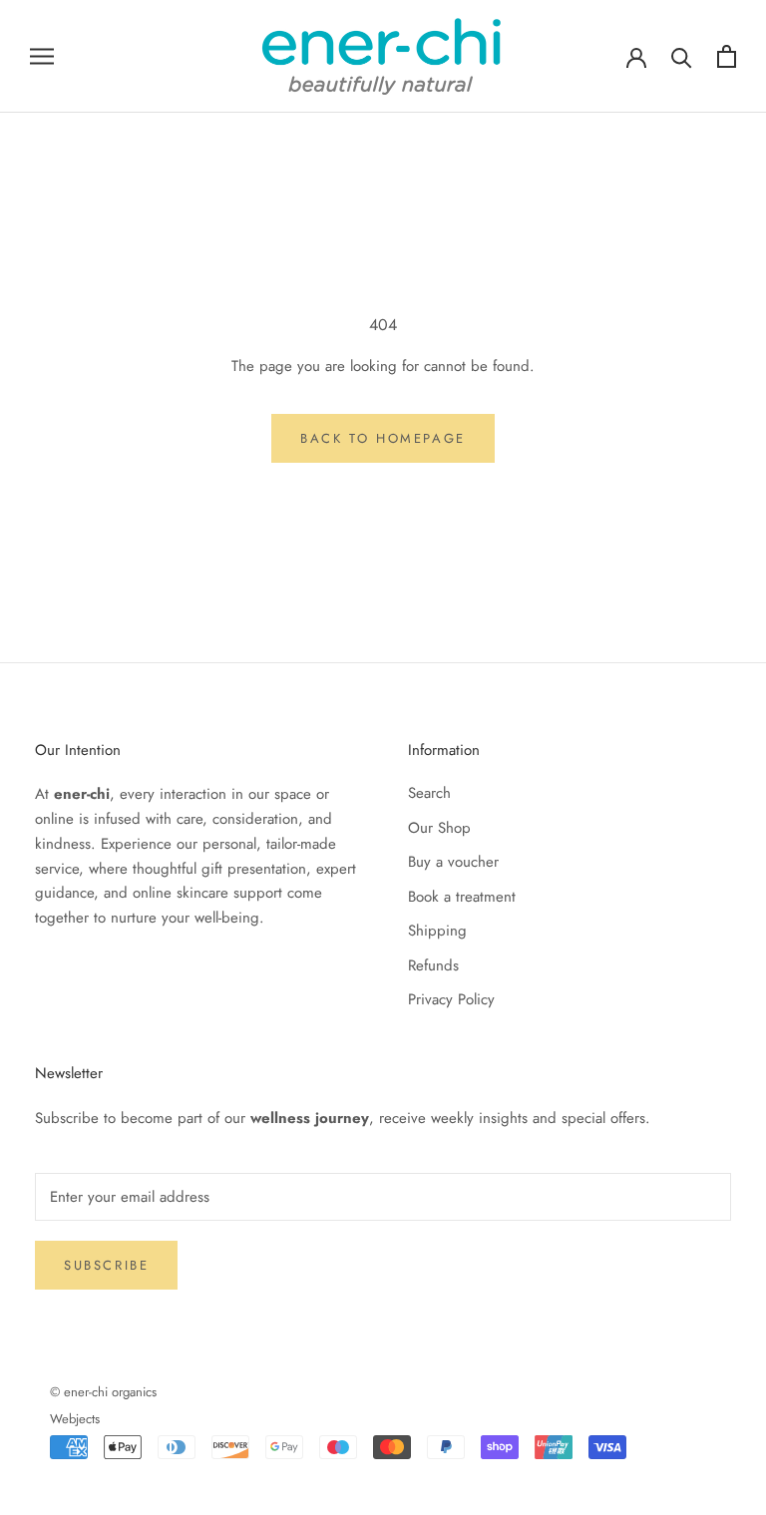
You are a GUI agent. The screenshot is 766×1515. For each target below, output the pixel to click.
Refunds (433, 965)
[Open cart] (726, 56)
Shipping (437, 931)
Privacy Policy (451, 999)
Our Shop (439, 828)
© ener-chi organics (103, 1391)
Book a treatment (462, 897)
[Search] (681, 56)
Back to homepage (383, 438)
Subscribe (106, 1265)
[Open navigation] (42, 56)
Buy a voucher (453, 862)
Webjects (75, 1418)
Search (429, 793)
